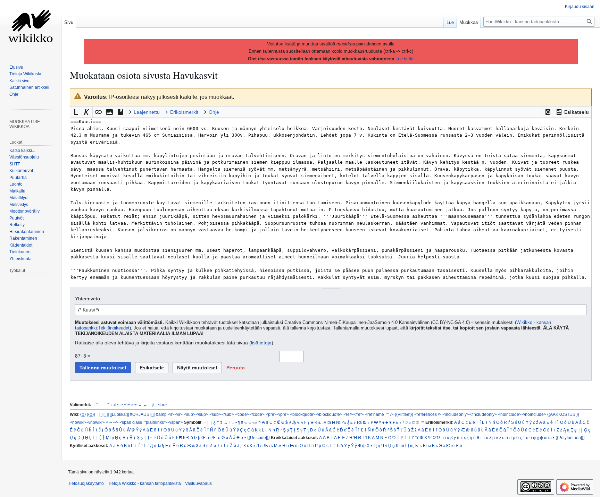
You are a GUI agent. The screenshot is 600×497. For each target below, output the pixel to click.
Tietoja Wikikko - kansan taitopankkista (144, 483)
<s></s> (175, 414)
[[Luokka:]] (119, 414)
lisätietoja (261, 342)
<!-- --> (112, 422)
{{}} (83, 414)
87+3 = (82, 356)
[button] (547, 112)
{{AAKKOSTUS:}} (563, 414)
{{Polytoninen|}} (570, 437)
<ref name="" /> (379, 414)
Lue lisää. (405, 58)
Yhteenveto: (88, 298)
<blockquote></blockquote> (316, 414)
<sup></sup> (196, 414)
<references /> (427, 414)
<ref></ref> (353, 414)
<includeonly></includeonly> (469, 414)
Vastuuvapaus (198, 483)
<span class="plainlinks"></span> (151, 422)
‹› (250, 422)
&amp (161, 414)
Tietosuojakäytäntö (86, 483)
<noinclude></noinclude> (522, 414)
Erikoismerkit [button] (184, 112)
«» (254, 422)
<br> (162, 404)
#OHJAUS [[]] (142, 414)
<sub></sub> (221, 414)
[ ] (100, 414)
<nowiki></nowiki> (87, 422)
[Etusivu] (30, 27)
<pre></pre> (277, 414)
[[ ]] (106, 414)
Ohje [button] (214, 112)
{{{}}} (91, 414)
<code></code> (250, 414)
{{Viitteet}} (404, 414)
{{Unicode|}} (258, 437)
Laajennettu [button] (147, 112)
